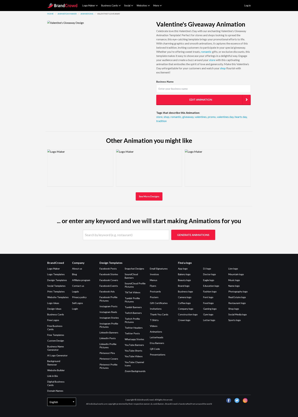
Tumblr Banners (133, 307)
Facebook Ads (107, 291)
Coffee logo (184, 303)
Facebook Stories (109, 274)
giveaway (188, 116)
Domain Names (55, 390)
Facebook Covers (109, 280)
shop (223, 68)
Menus (153, 280)
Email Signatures (159, 268)
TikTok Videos (132, 292)
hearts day (241, 116)
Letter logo (209, 320)
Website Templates (58, 297)
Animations (87, 13)
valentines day (225, 116)
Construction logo (188, 314)
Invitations (156, 308)
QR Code (155, 348)
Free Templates (55, 334)
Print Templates (56, 291)
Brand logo (184, 285)
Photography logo (238, 291)
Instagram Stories (109, 317)
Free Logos (53, 320)
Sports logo (234, 320)
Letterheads (156, 337)
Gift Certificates (159, 303)
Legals (75, 291)
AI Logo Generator (57, 355)
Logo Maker (88, 5)
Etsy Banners (157, 343)
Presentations (157, 354)
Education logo (211, 285)
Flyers (153, 285)
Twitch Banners (133, 312)
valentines (201, 116)
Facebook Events (109, 285)
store (212, 60)
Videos (153, 325)
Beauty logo (184, 280)
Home (50, 13)
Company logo (185, 308)
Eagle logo (208, 280)
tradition (161, 121)
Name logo (234, 285)
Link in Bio (52, 375)
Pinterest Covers (109, 358)
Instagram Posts (108, 306)
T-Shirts (154, 320)
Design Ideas (54, 308)
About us (77, 268)
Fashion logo (210, 291)
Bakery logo (184, 274)
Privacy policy (79, 297)
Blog (74, 274)
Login (75, 308)
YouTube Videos (134, 356)
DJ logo (207, 268)
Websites (142, 5)
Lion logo (233, 268)
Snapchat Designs (134, 268)
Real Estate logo (237, 297)
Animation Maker (67, 13)
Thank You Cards (159, 314)
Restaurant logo (237, 303)
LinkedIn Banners (109, 332)
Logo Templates (56, 274)
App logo (183, 268)
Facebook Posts (108, 268)
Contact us (78, 285)
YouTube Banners (134, 344)
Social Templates (56, 285)
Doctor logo (209, 274)
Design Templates (57, 280)
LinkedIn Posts (108, 338)
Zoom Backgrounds (135, 371)
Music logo (234, 280)
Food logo (208, 303)
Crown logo (184, 320)
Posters (154, 297)
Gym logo (208, 314)
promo (212, 116)
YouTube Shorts (133, 350)
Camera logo (184, 297)
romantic (206, 51)
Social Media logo (237, 314)
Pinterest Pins (107, 353)
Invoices (154, 274)
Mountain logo (236, 274)
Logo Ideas (53, 303)
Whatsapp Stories (134, 339)
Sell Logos (77, 303)
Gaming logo (210, 308)
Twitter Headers (134, 327)
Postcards (155, 291)
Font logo (208, 297)
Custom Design (55, 340)
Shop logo (233, 308)
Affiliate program (81, 280)
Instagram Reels (108, 312)
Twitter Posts (132, 333)
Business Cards (109, 5)
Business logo (185, 291)
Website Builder (56, 370)
